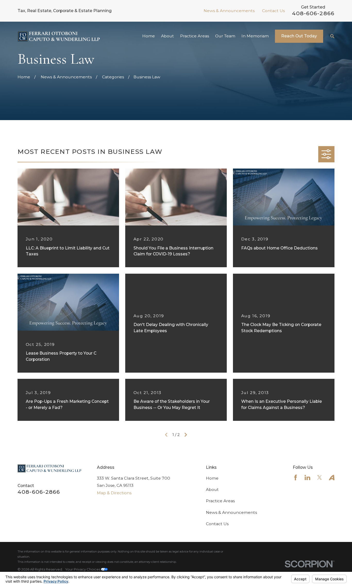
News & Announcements (229, 10)
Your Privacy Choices (83, 569)
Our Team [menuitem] (225, 36)
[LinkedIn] (307, 477)
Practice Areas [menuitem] (194, 36)
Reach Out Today (299, 36)
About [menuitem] (167, 36)
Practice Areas (220, 500)
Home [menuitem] (148, 36)
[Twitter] (319, 477)
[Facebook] (295, 477)
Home (212, 478)
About (212, 489)
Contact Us (273, 10)
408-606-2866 (313, 13)
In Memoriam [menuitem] (255, 36)
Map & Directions (114, 492)
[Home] (59, 36)
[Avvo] (331, 477)
